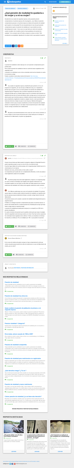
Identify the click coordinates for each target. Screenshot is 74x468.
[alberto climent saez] (54, 10)
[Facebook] (12, 464)
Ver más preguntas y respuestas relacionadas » (25, 408)
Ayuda (14, 461)
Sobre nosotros (9, 461)
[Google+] (14, 464)
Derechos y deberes (22, 8)
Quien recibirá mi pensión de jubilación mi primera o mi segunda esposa (23, 309)
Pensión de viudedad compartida (16, 345)
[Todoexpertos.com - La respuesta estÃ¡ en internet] (14, 2)
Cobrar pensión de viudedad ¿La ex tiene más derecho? (23, 396)
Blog (17, 461)
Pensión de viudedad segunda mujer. (61, 34)
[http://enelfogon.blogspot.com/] (44, 158)
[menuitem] (13, 46)
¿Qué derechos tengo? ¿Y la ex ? (15, 370)
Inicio (4, 461)
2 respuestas (9, 303)
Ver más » (64, 43)
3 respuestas (9, 291)
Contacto (20, 461)
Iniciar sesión (53, 1)
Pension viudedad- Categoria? (15, 323)
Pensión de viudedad (12, 282)
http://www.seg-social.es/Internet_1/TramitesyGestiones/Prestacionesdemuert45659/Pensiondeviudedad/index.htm (25, 77)
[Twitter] (10, 464)
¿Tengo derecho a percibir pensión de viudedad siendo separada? (61, 39)
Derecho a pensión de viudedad (59, 21)
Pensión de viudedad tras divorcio (16, 296)
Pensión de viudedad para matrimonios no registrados (23, 358)
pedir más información (27, 267)
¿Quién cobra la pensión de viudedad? (60, 26)
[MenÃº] (5, 2)
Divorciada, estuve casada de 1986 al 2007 (19, 334)
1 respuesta (9, 319)
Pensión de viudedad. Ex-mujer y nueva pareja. (61, 30)
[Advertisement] (22, 39)
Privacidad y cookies (35, 461)
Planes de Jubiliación (10, 8)
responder (17, 267)
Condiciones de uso (27, 461)
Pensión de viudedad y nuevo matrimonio (18, 384)
